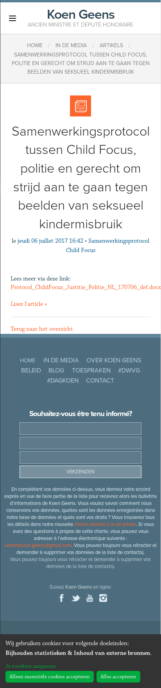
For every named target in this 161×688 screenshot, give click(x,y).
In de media (61, 360)
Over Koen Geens (113, 360)
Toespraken (91, 370)
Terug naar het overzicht (42, 329)
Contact (100, 381)
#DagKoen (63, 381)
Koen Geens (80, 17)
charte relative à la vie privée (105, 524)
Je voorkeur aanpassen (30, 666)
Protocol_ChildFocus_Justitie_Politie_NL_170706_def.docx (86, 287)
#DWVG (129, 370)
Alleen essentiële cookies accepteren (49, 676)
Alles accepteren (118, 676)
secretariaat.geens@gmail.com (38, 545)
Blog (56, 370)
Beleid (31, 370)
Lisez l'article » (29, 304)
